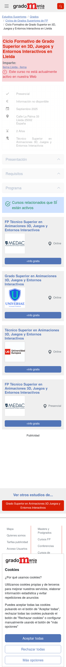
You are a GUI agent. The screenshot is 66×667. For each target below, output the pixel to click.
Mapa (10, 529)
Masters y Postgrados (44, 531)
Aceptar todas (33, 638)
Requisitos (14, 173)
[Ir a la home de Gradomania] (29, 6)
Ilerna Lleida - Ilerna (15, 67)
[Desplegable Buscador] (60, 6)
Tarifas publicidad (17, 542)
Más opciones (33, 659)
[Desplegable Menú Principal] (6, 6)
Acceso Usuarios (17, 549)
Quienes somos (16, 535)
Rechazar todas (33, 649)
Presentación (16, 159)
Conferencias (46, 546)
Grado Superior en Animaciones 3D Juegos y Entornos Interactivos (33, 505)
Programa (13, 187)
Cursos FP (44, 539)
